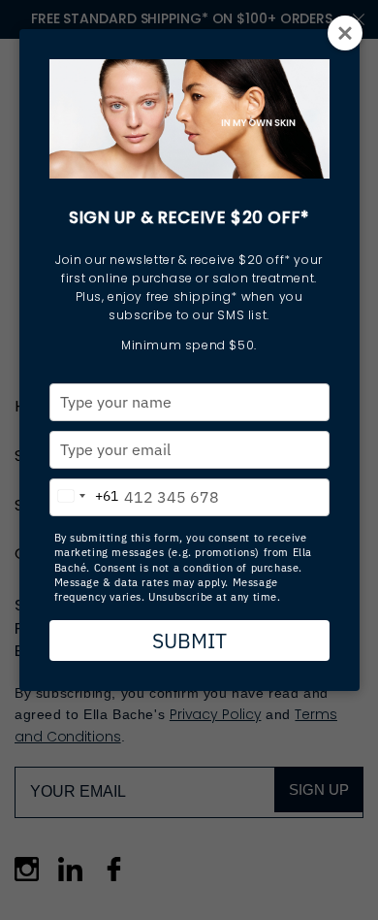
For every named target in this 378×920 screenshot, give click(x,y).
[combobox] (84, 493)
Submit (189, 640)
